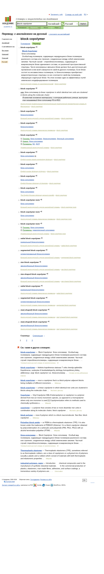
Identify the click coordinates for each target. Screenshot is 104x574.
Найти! (83, 24)
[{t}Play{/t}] (37, 47)
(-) (67, 317)
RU (85, 14)
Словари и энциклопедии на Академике (37, 19)
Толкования (22, 28)
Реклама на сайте (46, 479)
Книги (46, 28)
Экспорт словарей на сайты (11, 485)
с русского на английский (59, 34)
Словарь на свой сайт (73, 14)
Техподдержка (34, 479)
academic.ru (8, 27)
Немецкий (5, 54)
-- (40, 118)
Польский (5, 58)
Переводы (34, 28)
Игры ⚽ (58, 28)
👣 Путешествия (9, 481)
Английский (5, 43)
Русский (4, 62)
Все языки (5, 50)
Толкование (25, 44)
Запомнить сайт (57, 14)
